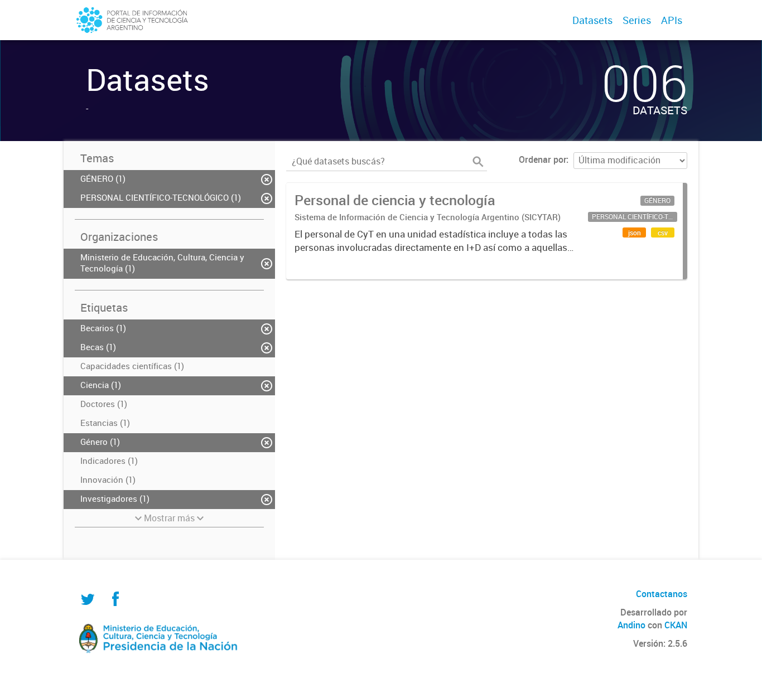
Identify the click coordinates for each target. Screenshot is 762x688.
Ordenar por (542, 159)
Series (637, 20)
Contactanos (661, 594)
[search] (478, 161)
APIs (671, 20)
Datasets (592, 20)
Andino (631, 625)
